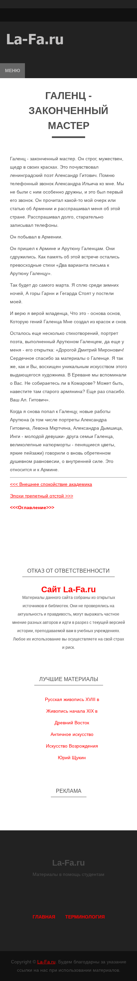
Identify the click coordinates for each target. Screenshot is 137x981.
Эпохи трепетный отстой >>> (41, 495)
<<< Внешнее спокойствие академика (51, 484)
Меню (12, 70)
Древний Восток (72, 722)
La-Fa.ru (46, 961)
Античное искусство (72, 734)
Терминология (85, 916)
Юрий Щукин (72, 757)
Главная (44, 916)
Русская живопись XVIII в (72, 699)
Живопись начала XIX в (71, 711)
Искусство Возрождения (72, 746)
